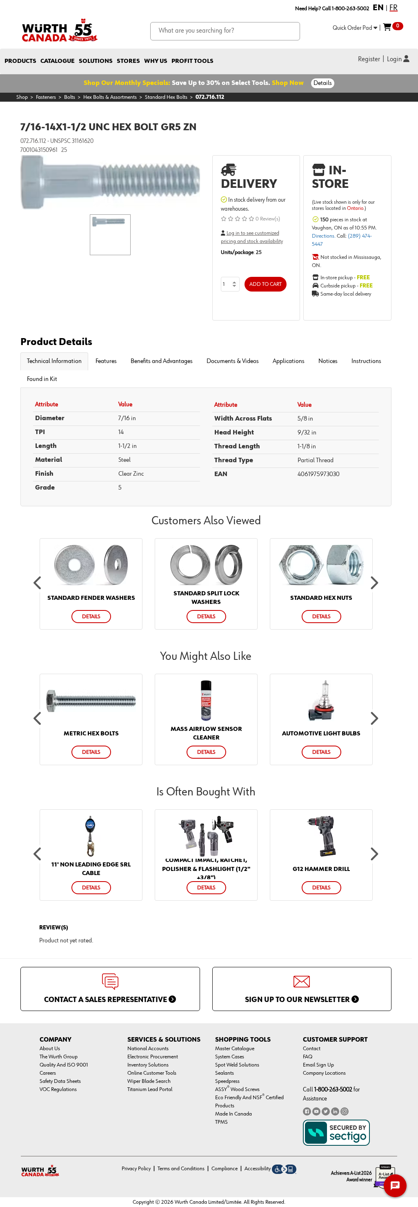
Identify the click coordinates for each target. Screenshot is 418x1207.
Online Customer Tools (151, 1073)
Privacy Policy (136, 1168)
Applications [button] (289, 361)
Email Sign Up (318, 1065)
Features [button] (106, 361)
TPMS (221, 1122)
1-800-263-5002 (333, 1090)
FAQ (307, 1057)
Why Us (155, 61)
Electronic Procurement (152, 1057)
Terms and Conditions (181, 1168)
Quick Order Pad (353, 28)
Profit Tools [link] (192, 61)
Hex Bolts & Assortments (110, 97)
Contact (311, 1048)
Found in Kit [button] (42, 379)
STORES (128, 61)
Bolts (69, 97)
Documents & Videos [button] (233, 361)
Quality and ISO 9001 (64, 1065)
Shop (22, 97)
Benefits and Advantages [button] (162, 361)
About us (50, 1048)
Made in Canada (233, 1114)
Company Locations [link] (324, 1073)
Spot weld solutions (237, 1065)
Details (323, 83)
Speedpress (227, 1081)
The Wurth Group (59, 1057)
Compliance (224, 1168)
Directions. (324, 236)
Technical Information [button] (54, 361)
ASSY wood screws (237, 1089)
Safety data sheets (60, 1081)
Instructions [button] (366, 361)
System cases (229, 1057)
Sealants (224, 1073)
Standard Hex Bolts (166, 97)
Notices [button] (328, 361)
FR (393, 8)
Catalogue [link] (57, 61)
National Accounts (148, 1048)
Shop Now (288, 83)
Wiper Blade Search (149, 1081)
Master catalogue (234, 1048)
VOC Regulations (58, 1089)
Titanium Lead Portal (149, 1089)
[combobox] (225, 31)
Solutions (96, 61)
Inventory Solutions (148, 1065)
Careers (48, 1073)
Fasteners (46, 97)
